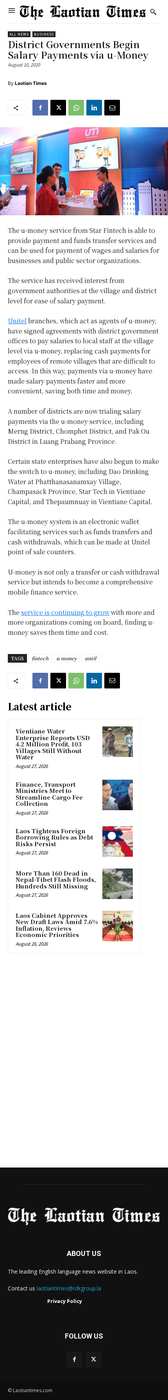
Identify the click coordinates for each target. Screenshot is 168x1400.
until (90, 658)
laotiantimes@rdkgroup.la (69, 1288)
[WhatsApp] (76, 107)
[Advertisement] (84, 1063)
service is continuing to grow (65, 612)
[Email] (112, 107)
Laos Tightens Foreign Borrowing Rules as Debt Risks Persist (54, 837)
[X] (58, 107)
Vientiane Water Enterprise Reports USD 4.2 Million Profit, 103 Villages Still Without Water (53, 744)
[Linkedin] (94, 107)
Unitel (17, 320)
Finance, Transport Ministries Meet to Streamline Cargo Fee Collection (49, 794)
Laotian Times (31, 83)
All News (19, 34)
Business (44, 34)
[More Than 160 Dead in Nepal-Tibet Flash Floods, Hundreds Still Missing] (117, 883)
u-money (66, 658)
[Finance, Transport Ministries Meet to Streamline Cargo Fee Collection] (117, 795)
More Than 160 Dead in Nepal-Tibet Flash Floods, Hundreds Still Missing (56, 879)
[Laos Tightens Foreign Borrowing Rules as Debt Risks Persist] (117, 841)
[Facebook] (40, 107)
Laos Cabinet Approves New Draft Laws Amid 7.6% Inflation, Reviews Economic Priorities (57, 925)
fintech (40, 658)
